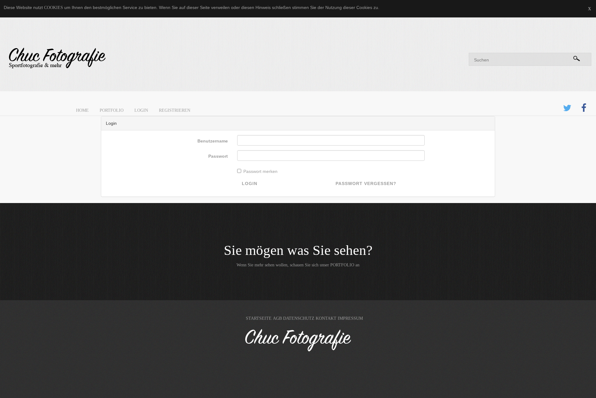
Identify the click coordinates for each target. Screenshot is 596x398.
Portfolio (112, 110)
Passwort (218, 156)
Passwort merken (260, 171)
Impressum (350, 318)
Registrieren (174, 110)
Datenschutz (298, 318)
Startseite (259, 318)
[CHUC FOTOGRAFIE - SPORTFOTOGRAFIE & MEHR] (149, 58)
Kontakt (326, 318)
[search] (576, 57)
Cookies (53, 7)
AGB (277, 318)
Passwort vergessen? (366, 183)
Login (141, 110)
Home (82, 110)
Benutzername (212, 140)
